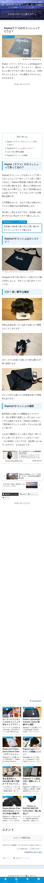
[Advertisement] (22, 108)
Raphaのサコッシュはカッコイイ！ (20, 148)
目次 (19, 137)
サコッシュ (33, 494)
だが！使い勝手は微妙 (15, 152)
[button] (39, 522)
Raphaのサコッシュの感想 (17, 155)
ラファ (7, 497)
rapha (24, 494)
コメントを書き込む (22, 838)
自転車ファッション (11, 494)
